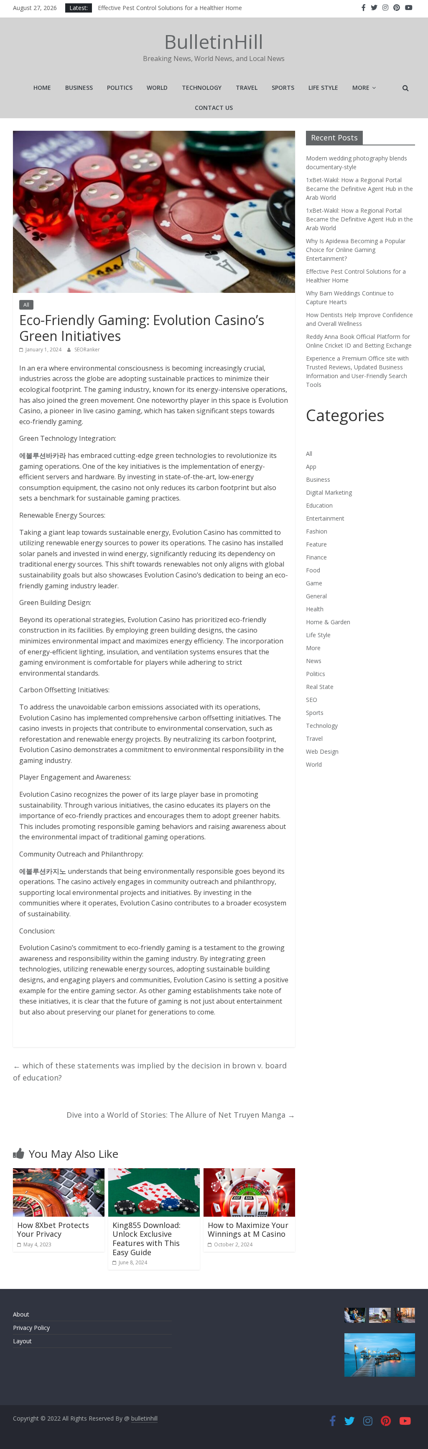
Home (42, 88)
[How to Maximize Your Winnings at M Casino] (250, 1173)
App (311, 466)
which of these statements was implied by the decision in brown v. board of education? (150, 1071)
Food (313, 570)
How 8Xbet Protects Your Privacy (53, 1229)
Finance (316, 557)
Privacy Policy (31, 1328)
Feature (316, 544)
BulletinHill (213, 41)
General (316, 596)
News (313, 661)
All (26, 304)
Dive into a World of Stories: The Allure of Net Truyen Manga (180, 1115)
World (157, 88)
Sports (283, 88)
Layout (22, 1341)
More (360, 88)
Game (314, 583)
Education (319, 505)
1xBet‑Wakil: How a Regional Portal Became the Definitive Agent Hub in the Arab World (359, 188)
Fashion (316, 531)
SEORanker (87, 349)
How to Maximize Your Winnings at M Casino (248, 1229)
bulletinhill (144, 1418)
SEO (311, 700)
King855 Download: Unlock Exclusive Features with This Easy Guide (146, 1238)
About (21, 1314)
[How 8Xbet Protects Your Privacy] (59, 1173)
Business (79, 88)
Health (315, 609)
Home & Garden (328, 622)
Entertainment (325, 518)
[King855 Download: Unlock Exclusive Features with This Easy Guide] (154, 1173)
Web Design (322, 751)
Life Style (323, 88)
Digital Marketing (329, 492)
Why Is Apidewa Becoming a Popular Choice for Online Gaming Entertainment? (204, 8)
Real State (320, 687)
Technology (202, 88)
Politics (119, 88)
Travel (246, 88)
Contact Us (214, 108)
